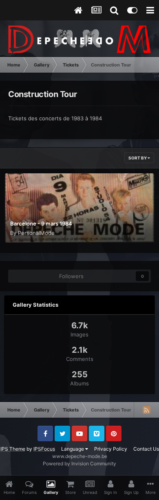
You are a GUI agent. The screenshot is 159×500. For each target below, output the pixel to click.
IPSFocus (44, 449)
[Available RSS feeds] (146, 410)
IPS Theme (12, 449)
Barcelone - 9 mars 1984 (41, 223)
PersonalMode (36, 233)
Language (73, 449)
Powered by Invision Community (79, 463)
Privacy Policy (110, 449)
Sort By (138, 157)
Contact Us (146, 449)
